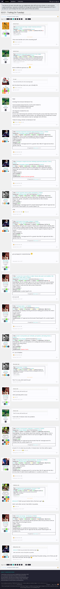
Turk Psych (21, 307)
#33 (56, 381)
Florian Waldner (23, 430)
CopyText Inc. (20, 29)
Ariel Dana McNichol (24, 279)
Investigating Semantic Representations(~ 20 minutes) (29, 459)
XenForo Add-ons (26, 583)
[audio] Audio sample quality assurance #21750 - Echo (26, 54)
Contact (32, 29)
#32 (56, 357)
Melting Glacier (16, 452)
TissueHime (23, 14)
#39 (56, 540)
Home (2, 1)
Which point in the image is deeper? (25, 221)
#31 (56, 328)
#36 (56, 452)
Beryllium (48, 584)
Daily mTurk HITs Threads (12, 14)
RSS (58, 584)
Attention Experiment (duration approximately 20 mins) (29, 131)
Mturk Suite (36, 148)
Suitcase (6, 199)
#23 (56, 89)
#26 (56, 185)
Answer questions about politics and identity (27, 192)
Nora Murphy (22, 339)
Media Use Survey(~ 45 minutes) (24, 516)
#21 (56, 44)
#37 (56, 478)
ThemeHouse (19, 584)
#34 (56, 399)
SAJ (5, 86)
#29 (56, 261)
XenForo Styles (34, 583)
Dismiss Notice (57, 5)
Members (13, 1)
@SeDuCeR (15, 501)
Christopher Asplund (24, 133)
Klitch (5, 58)
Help (53, 584)
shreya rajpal (22, 223)
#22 (56, 72)
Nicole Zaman (22, 517)
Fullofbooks (5, 466)
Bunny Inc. (20, 55)
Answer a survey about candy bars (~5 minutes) (28, 428)
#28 (56, 247)
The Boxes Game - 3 (21, 306)
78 (26, 19)
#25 (56, 154)
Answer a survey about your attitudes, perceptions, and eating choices (33, 336)
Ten (6, 30)
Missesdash (5, 260)
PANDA (20, 28)
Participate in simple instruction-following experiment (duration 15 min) (33, 161)
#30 (56, 298)
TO (14, 30)
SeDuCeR (6, 138)
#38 (56, 508)
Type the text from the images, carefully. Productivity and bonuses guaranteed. (27, 27)
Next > (29, 19)
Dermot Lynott (22, 461)
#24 (56, 124)
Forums (7, 1)
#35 (56, 418)
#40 (56, 559)
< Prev (8, 19)
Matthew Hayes (23, 194)
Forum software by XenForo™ (12, 583)
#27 (56, 214)
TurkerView (20, 1)
